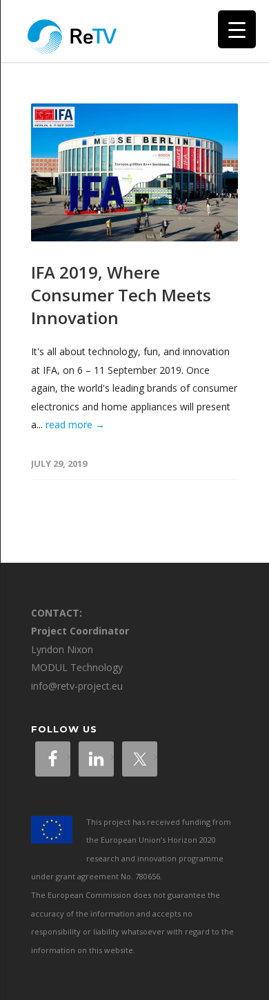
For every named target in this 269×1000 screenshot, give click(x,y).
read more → (75, 424)
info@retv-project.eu (77, 685)
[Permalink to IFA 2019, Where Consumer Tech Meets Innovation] (134, 172)
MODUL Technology (77, 667)
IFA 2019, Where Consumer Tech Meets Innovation (121, 295)
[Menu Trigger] (237, 29)
